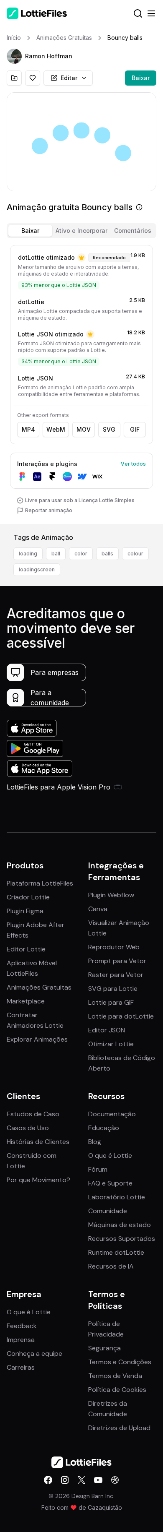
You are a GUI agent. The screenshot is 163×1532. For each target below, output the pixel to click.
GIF (135, 429)
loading (28, 553)
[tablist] (81, 230)
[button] (14, 56)
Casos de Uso (28, 1127)
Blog (94, 1141)
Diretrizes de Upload (119, 1427)
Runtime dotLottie (116, 1252)
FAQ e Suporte (110, 1183)
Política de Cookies (117, 1389)
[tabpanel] (81, 383)
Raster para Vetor (115, 974)
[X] (81, 1480)
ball (55, 553)
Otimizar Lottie (111, 1044)
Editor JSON (106, 1030)
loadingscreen (37, 569)
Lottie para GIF (111, 1002)
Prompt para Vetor (117, 960)
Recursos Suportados (121, 1238)
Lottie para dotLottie (121, 1016)
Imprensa (21, 1339)
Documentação (112, 1114)
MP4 (28, 429)
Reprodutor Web (114, 947)
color (80, 553)
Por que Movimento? (38, 1179)
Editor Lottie (26, 949)
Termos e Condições (119, 1361)
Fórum (97, 1169)
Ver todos (133, 464)
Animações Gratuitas (39, 987)
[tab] (30, 231)
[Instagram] (65, 1480)
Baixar (141, 77)
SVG (109, 429)
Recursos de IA (111, 1266)
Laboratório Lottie (116, 1197)
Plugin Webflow (111, 895)
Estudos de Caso (33, 1114)
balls (107, 553)
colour (135, 553)
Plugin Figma (25, 911)
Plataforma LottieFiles (40, 883)
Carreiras (21, 1367)
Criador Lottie (28, 897)
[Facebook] (48, 1480)
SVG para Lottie (113, 988)
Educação (103, 1127)
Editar (69, 77)
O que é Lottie (110, 1155)
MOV (83, 429)
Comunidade (107, 1210)
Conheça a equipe (34, 1353)
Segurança (104, 1348)
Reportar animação (48, 510)
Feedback (22, 1325)
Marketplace (26, 1001)
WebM (55, 429)
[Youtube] (98, 1480)
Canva (97, 908)
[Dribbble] (115, 1480)
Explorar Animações (37, 1039)
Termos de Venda (115, 1375)
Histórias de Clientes (38, 1141)
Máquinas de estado (119, 1224)
